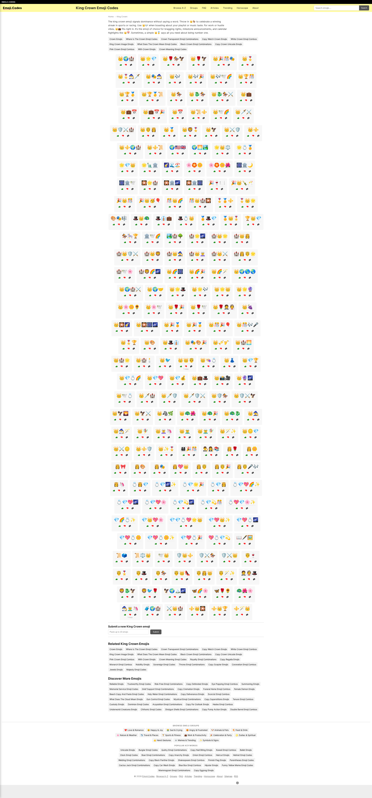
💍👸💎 (140, 484)
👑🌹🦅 (198, 58)
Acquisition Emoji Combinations (167, 704)
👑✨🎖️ (166, 448)
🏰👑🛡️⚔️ (127, 253)
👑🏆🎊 (246, 76)
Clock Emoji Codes (129, 755)
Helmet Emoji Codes (242, 755)
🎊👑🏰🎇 (200, 200)
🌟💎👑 (127, 165)
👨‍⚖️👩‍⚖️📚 (211, 448)
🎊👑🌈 (175, 200)
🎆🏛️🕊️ (127, 182)
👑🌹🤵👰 (224, 307)
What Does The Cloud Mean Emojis (126, 699)
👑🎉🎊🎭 (224, 58)
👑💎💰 (177, 377)
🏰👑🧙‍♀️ (175, 253)
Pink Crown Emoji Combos (122, 49)
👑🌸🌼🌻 (129, 307)
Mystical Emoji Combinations (187, 699)
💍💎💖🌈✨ (246, 484)
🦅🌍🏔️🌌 (175, 590)
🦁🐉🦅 (127, 590)
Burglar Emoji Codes (148, 750)
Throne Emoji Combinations (192, 664)
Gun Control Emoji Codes (158, 699)
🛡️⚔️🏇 (207, 555)
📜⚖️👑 (142, 555)
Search (364, 8)
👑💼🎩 (200, 377)
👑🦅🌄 (120, 413)
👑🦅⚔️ (142, 413)
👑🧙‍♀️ (253, 413)
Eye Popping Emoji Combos (225, 684)
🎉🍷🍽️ (217, 182)
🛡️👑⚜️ (184, 555)
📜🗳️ (121, 555)
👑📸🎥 (222, 377)
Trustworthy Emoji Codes (139, 684)
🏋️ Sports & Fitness (171, 735)
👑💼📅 (128, 111)
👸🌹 (232, 448)
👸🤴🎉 (222, 466)
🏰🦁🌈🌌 (150, 271)
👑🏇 (176, 94)
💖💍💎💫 (219, 537)
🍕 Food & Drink (240, 730)
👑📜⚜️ (198, 111)
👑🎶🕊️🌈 (221, 76)
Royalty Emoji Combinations (203, 659)
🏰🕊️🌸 (124, 271)
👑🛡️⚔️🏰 (123, 129)
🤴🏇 (160, 573)
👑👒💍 (208, 360)
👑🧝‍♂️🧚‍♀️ (205, 431)
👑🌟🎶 (200, 289)
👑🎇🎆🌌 (147, 324)
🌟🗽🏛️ (149, 165)
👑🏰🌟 (121, 360)
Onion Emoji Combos (202, 755)
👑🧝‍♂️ (184, 431)
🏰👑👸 (242, 236)
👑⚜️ (253, 129)
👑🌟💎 (148, 58)
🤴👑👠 (182, 573)
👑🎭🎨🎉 (196, 342)
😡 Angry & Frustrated (197, 730)
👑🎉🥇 (194, 324)
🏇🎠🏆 (130, 236)
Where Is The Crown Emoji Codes (141, 39)
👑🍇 (247, 307)
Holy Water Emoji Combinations (162, 694)
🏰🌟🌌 (197, 236)
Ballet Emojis (246, 750)
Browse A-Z (180, 8)
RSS (236, 776)
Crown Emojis (116, 39)
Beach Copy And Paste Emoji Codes (127, 694)
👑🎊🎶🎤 (247, 324)
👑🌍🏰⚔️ (130, 289)
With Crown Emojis (146, 49)
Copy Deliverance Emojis (192, 694)
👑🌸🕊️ (154, 307)
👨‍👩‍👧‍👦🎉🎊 (188, 448)
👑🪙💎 (250, 431)
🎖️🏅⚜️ (225, 200)
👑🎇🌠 (121, 324)
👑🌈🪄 (219, 271)
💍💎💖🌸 (155, 502)
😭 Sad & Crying (174, 730)
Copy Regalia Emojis (229, 659)
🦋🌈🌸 (200, 590)
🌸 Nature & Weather (127, 735)
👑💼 (246, 94)
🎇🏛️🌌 (172, 182)
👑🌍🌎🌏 (245, 271)
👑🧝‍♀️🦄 (163, 431)
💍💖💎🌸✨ (242, 502)
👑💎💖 (155, 377)
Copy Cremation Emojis (189, 689)
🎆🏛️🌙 (244, 165)
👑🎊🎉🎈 (220, 324)
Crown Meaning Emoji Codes (172, 49)
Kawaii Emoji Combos (226, 750)
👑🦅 (211, 129)
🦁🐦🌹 (149, 590)
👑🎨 (149, 342)
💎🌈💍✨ (125, 519)
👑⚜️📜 (155, 147)
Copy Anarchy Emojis (179, 755)
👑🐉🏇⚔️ (222, 94)
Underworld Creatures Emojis (123, 709)
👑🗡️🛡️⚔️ (194, 395)
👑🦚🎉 (210, 413)
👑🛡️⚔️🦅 (245, 395)
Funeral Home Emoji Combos (216, 689)
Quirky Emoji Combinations (174, 750)
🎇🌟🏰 (149, 182)
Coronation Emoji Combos (244, 664)
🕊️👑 (163, 555)
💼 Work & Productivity (195, 735)
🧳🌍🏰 (152, 608)
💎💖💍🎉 (191, 537)
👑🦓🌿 (165, 413)
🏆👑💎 (253, 218)
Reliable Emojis (117, 684)
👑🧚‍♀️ (142, 431)
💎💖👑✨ (219, 519)
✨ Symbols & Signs (209, 740)
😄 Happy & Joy (155, 730)
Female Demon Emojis (244, 689)
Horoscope (242, 8)
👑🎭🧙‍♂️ (154, 76)
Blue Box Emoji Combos (190, 765)
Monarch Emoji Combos (121, 664)
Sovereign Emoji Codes (164, 664)
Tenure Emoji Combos (243, 699)
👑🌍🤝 (155, 289)
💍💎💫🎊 (211, 502)
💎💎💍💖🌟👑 (186, 519)
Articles (215, 8)
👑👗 (229, 360)
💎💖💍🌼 (130, 537)
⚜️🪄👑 (242, 608)
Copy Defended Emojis (197, 684)
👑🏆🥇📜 (152, 94)
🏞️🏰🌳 (175, 236)
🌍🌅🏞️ (200, 147)
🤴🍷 (250, 555)
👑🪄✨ (228, 431)
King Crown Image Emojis (122, 44)
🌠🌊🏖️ (172, 165)
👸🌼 (251, 448)
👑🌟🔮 (244, 289)
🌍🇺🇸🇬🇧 (177, 147)
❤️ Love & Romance (134, 730)
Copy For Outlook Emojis (197, 704)
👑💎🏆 (250, 360)
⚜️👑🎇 (197, 608)
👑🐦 (165, 360)
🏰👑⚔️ (219, 253)
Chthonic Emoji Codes (151, 709)
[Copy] (131, 65)
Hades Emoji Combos (223, 704)
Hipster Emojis (211, 765)
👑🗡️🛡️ (169, 395)
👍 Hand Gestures (162, 740)
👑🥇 (169, 129)
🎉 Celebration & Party (221, 735)
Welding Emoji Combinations (131, 760)
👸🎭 (159, 466)
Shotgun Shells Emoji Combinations (181, 709)
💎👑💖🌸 (153, 519)
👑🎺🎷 (221, 342)
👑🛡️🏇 (219, 395)
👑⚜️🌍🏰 (130, 147)
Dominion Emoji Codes (138, 704)
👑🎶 (174, 76)
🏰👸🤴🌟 (245, 253)
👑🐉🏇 (197, 94)
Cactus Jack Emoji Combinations (134, 765)
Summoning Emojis (250, 684)
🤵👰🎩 (249, 573)
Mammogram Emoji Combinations (174, 770)
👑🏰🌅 (243, 342)
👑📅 (177, 111)
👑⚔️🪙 (121, 448)
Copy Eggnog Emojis (204, 770)
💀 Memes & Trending (185, 740)
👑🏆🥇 (127, 94)
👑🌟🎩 (177, 289)
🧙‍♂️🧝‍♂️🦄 (130, 608)
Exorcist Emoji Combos (218, 694)
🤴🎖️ (121, 573)
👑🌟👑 (222, 289)
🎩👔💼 (163, 218)
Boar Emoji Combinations (153, 755)
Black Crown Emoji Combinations (195, 44)
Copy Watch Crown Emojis (214, 39)
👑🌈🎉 (197, 271)
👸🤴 (201, 466)
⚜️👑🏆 (219, 608)
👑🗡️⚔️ (243, 111)
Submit (156, 632)
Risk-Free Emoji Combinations (169, 684)
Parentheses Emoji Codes (242, 760)
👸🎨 (139, 466)
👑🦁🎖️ (190, 129)
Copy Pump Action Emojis (214, 709)
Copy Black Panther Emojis (161, 760)
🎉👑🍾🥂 (242, 182)
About (255, 8)
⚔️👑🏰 (175, 608)
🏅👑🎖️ (230, 218)
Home (111, 16)
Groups (194, 8)
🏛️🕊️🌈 (152, 236)
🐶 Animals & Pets (220, 730)
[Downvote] (126, 65)
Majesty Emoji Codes (136, 669)
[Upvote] (121, 65)
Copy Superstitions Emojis (216, 699)
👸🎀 (120, 466)
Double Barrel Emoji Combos (243, 709)
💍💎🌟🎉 (193, 484)
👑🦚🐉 (232, 413)
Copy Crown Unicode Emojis (228, 44)
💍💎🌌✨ (165, 484)
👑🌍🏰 (126, 58)
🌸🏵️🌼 (194, 165)
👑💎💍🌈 (130, 377)
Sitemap (228, 776)
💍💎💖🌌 (127, 502)
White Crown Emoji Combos (244, 39)
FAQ (204, 8)
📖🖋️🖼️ (244, 537)
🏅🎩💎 (208, 218)
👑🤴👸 (148, 129)
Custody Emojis (117, 704)
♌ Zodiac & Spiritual (245, 735)
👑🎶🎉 (196, 76)
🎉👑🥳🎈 (150, 200)
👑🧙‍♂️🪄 (121, 431)
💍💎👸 (218, 484)
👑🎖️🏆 (128, 342)
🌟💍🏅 (244, 147)
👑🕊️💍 (124, 395)
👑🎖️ (247, 58)
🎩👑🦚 (141, 218)
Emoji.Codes (148, 776)
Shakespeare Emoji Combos (191, 760)
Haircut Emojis (222, 755)
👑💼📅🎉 (154, 111)
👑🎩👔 (170, 342)
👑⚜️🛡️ (144, 448)
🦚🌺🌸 (244, 590)
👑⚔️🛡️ (232, 129)
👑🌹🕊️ (198, 307)
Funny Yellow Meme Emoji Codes (237, 765)
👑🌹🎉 (176, 307)
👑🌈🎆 (175, 271)
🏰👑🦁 (152, 253)
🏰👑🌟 (219, 236)
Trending (227, 8)
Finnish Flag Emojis (217, 760)
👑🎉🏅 (172, 324)
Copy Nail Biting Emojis (201, 750)
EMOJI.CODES (8, 2)
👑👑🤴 (186, 360)
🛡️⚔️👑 (229, 555)
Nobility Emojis (143, 664)
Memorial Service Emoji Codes (124, 689)
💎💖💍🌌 (247, 519)
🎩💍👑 (186, 218)
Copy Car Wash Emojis (164, 765)
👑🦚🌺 (187, 413)
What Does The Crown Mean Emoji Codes (157, 44)
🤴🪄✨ (226, 573)
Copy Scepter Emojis (218, 664)
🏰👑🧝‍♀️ (197, 253)
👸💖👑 (180, 466)
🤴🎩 (141, 573)
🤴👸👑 (204, 573)
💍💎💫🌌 (183, 502)
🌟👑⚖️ (222, 147)
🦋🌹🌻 (222, 590)
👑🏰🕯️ (144, 360)
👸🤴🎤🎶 (248, 466)
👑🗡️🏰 (147, 395)
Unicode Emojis (127, 750)
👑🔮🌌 (244, 377)
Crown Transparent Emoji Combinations (179, 39)
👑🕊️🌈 (221, 111)
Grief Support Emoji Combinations (158, 689)
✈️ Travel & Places (149, 735)
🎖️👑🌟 (247, 200)
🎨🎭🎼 (119, 218)
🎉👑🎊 (124, 200)
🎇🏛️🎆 (194, 182)
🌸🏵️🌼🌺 (220, 165)
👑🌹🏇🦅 (173, 58)
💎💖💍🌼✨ (161, 537)
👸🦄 (119, 484)
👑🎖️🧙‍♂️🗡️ (129, 76)
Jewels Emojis (116, 669)
